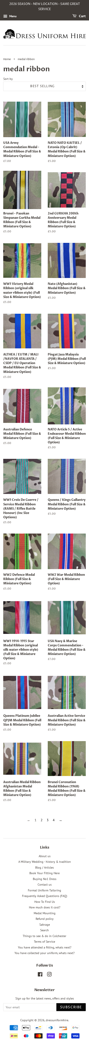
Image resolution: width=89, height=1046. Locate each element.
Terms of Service (44, 942)
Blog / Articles (44, 867)
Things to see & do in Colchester (44, 936)
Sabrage (44, 925)
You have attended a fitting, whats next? (44, 947)
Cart (82, 16)
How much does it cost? (44, 907)
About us (45, 856)
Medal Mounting (45, 913)
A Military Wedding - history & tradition (44, 862)
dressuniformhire (57, 1020)
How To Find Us (44, 902)
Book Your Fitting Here (44, 873)
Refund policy (45, 919)
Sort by (8, 79)
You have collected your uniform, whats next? (44, 953)
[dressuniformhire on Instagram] (49, 975)
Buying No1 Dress (44, 879)
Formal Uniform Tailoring (44, 890)
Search (44, 930)
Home (7, 59)
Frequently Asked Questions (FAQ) (44, 896)
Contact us (45, 884)
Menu (12, 16)
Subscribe (71, 1007)
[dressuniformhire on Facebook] (40, 975)
